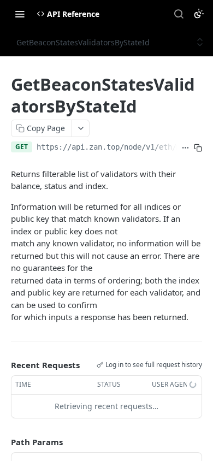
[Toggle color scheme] (199, 13)
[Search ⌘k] (178, 13)
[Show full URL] (185, 148)
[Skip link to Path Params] (3, 442)
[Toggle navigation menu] (19, 13)
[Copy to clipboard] (198, 148)
